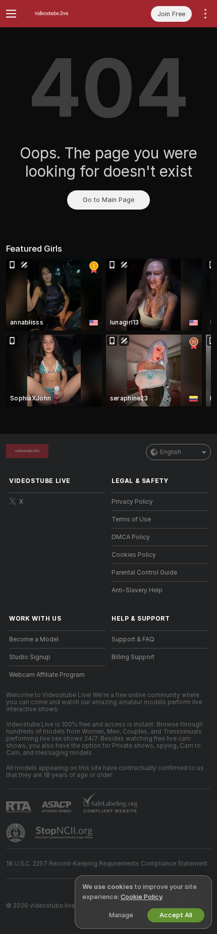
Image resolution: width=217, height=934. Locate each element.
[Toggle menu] (11, 13)
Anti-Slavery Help (137, 590)
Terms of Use (131, 519)
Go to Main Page (108, 200)
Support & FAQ (133, 639)
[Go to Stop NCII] (65, 833)
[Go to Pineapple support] (16, 832)
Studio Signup (29, 657)
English (170, 452)
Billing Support (133, 657)
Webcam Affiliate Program (47, 674)
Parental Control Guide (144, 572)
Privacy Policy (132, 501)
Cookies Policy (134, 554)
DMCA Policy (131, 537)
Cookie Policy (141, 897)
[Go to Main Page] (65, 13)
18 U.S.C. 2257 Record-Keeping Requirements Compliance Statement (106, 863)
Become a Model (34, 639)
